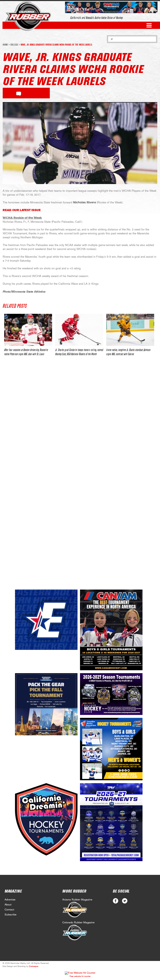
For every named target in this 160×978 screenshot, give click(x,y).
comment (18, 93)
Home (5, 44)
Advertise (10, 899)
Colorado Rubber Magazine (78, 922)
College (14, 44)
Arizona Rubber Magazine (77, 899)
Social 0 (115, 901)
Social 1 (125, 901)
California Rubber (28, 16)
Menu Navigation (149, 25)
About (8, 904)
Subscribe (10, 914)
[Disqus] (80, 421)
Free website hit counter (80, 976)
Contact (9, 909)
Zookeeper (33, 966)
